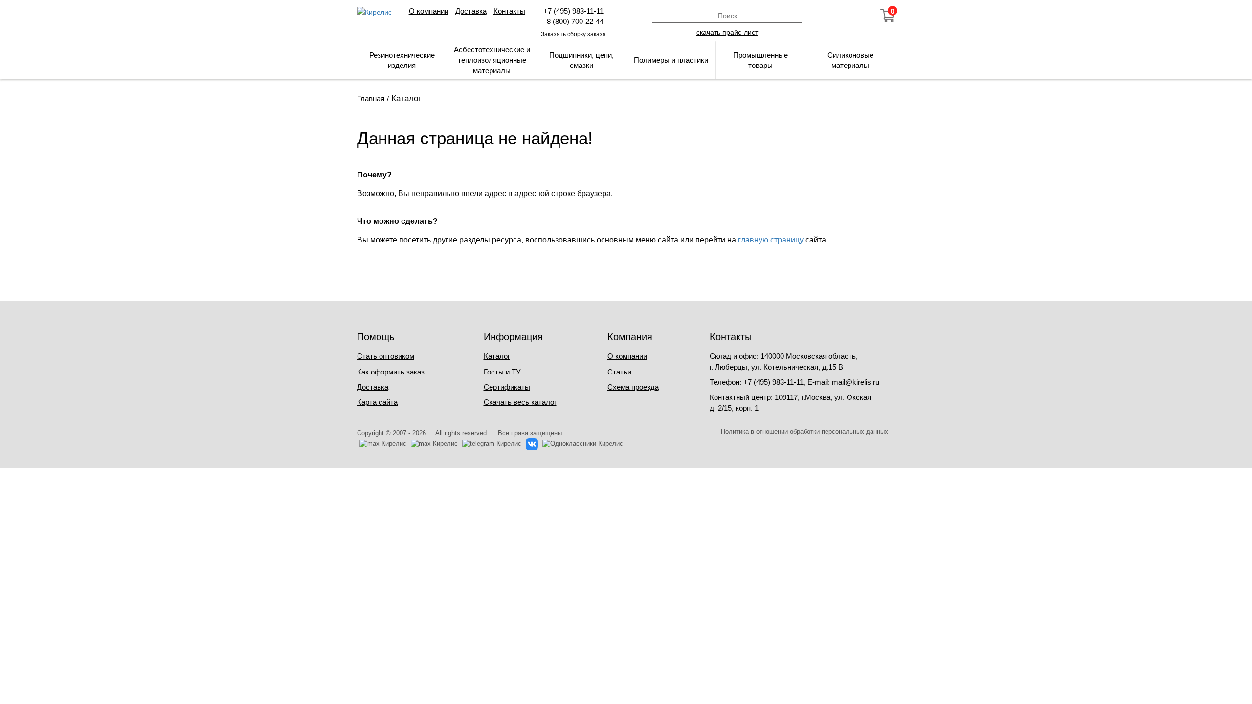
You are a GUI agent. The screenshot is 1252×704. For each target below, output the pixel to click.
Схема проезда (633, 387)
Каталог (497, 356)
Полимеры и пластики (671, 60)
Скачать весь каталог (520, 402)
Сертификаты (507, 387)
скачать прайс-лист (727, 32)
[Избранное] (861, 15)
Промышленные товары (760, 60)
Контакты (509, 11)
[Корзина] (887, 15)
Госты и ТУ (502, 372)
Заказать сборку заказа (573, 34)
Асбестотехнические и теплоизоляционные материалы (492, 60)
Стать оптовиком (385, 356)
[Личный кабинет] (834, 15)
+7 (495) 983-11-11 (573, 11)
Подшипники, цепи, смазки (581, 60)
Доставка (471, 11)
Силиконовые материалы (850, 60)
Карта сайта (377, 402)
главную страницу (771, 240)
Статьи (619, 372)
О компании (428, 11)
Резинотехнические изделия (402, 60)
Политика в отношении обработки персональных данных (804, 431)
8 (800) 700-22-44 (573, 21)
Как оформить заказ (391, 372)
